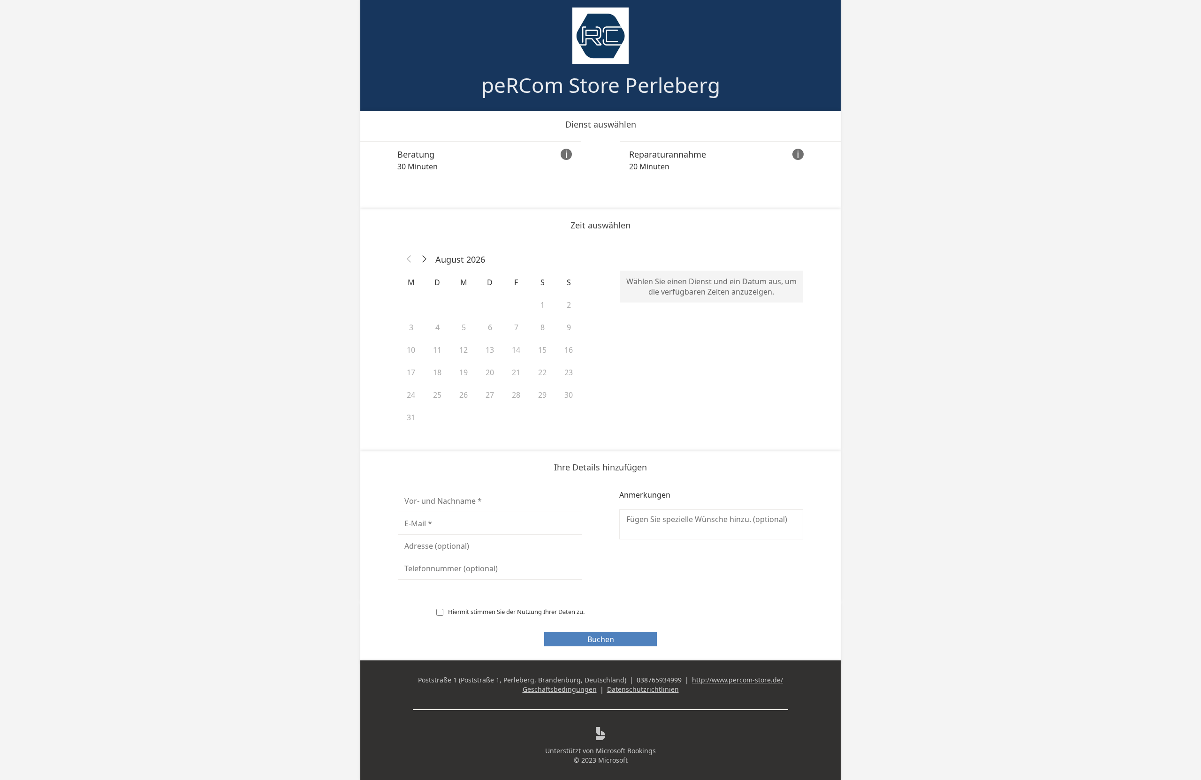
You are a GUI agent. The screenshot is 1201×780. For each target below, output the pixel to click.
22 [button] (542, 372)
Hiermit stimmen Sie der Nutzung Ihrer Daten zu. (516, 611)
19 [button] (463, 372)
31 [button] (411, 417)
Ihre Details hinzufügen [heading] (600, 467)
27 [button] (490, 395)
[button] (409, 259)
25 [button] (437, 395)
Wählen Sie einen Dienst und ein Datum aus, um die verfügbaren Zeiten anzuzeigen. (711, 286)
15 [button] (542, 350)
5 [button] (464, 327)
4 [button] (437, 327)
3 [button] (411, 327)
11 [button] (437, 350)
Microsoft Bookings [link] (626, 750)
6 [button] (490, 327)
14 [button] (516, 350)
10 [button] (411, 350)
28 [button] (516, 395)
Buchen (600, 639)
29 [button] (542, 395)
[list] (600, 163)
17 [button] (411, 372)
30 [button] (568, 395)
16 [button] (568, 350)
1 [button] (542, 305)
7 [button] (516, 327)
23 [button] (568, 372)
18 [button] (437, 372)
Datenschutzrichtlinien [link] (643, 689)
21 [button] (516, 372)
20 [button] (490, 372)
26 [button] (463, 395)
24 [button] (411, 395)
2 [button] (569, 305)
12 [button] (463, 350)
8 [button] (542, 327)
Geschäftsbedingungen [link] (560, 689)
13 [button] (490, 350)
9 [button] (569, 327)
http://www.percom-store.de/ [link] (737, 679)
